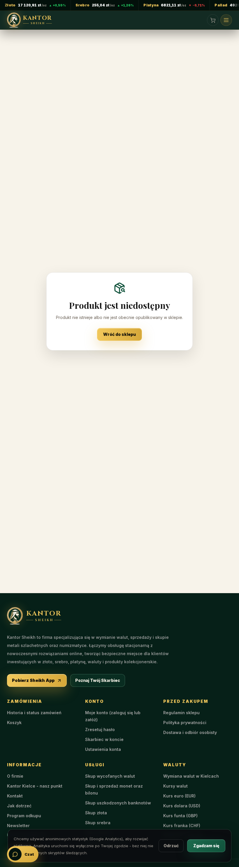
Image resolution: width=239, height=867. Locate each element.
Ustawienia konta (103, 749)
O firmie (15, 776)
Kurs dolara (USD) (181, 805)
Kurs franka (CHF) (181, 825)
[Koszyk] (213, 20)
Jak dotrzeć (19, 805)
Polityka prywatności (184, 722)
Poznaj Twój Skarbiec (97, 680)
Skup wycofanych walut (110, 776)
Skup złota (96, 812)
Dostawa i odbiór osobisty (190, 732)
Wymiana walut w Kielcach (191, 776)
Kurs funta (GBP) (180, 815)
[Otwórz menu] (226, 20)
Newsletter (18, 825)
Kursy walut (175, 785)
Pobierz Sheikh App (33, 680)
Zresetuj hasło (100, 729)
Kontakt (15, 795)
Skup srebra (97, 822)
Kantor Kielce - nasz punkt (34, 785)
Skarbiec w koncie (104, 739)
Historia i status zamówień (34, 712)
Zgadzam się (206, 845)
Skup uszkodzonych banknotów (118, 802)
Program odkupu (24, 815)
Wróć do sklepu (119, 334)
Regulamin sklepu (181, 712)
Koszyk (14, 722)
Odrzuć (171, 845)
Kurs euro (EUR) (179, 795)
